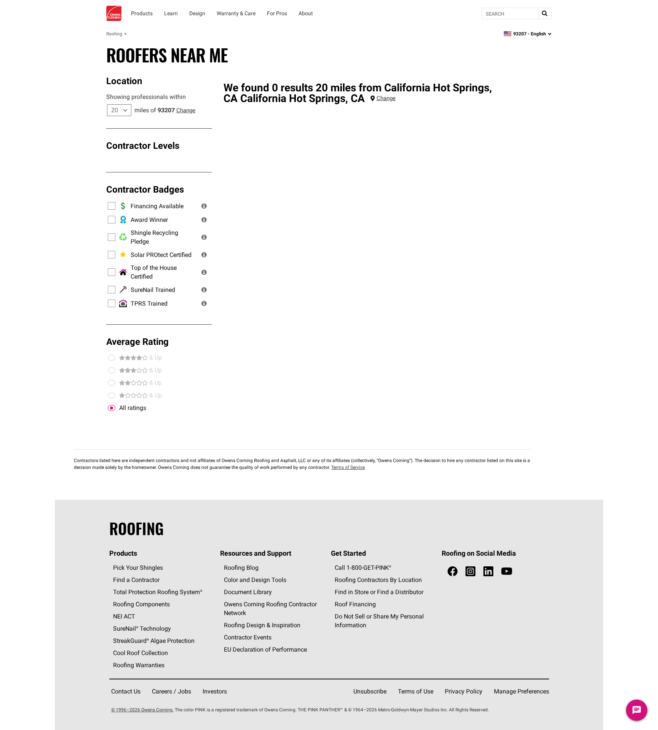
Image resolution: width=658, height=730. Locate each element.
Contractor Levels (142, 145)
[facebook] (453, 571)
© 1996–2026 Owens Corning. (142, 709)
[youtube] (506, 571)
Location (124, 80)
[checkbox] (111, 408)
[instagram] (470, 571)
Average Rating (137, 341)
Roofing (114, 34)
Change (185, 110)
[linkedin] (488, 571)
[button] (204, 206)
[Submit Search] (545, 13)
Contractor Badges (145, 189)
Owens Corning (113, 13)
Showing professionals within (146, 96)
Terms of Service (348, 467)
